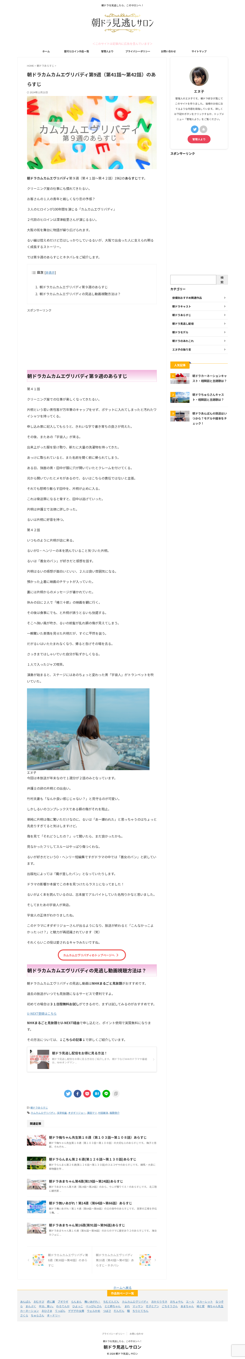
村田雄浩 (103, 1113)
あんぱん (25, 1301)
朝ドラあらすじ (39, 1107)
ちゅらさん (37, 1315)
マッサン (137, 1306)
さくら (24, 1315)
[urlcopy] (116, 1094)
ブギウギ (63, 1301)
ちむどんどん (111, 1301)
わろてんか (63, 1306)
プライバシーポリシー (137, 51)
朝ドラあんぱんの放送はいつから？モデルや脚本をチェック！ (209, 418)
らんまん (76, 1301)
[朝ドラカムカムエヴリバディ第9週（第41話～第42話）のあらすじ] (96, 1094)
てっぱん (60, 1311)
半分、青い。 (46, 1306)
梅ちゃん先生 (215, 1306)
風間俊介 (114, 1113)
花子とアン (152, 1306)
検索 (222, 279)
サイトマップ (199, 51)
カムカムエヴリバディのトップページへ (89, 955)
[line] (106, 1094)
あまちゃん (187, 1306)
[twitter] (68, 1094)
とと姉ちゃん (113, 1306)
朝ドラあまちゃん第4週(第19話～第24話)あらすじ (86, 1181)
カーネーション (29, 1311)
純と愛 (201, 1306)
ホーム (46, 51)
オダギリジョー (77, 1113)
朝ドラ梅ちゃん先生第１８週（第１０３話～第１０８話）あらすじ (98, 1137)
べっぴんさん (94, 1306)
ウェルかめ (93, 1311)
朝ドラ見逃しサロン (122, 1347)
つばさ (107, 1311)
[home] (203, 129)
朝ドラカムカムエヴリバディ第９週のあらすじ (74, 286)
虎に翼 (51, 1301)
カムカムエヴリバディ (43, 1113)
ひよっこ (77, 1306)
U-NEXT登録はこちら (42, 1013)
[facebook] (77, 1094)
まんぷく (30, 1306)
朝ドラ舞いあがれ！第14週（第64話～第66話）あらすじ (90, 1203)
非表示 (50, 272)
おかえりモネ (159, 1301)
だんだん (119, 1311)
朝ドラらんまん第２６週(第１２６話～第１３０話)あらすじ (92, 1159)
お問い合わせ (168, 51)
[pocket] (87, 1094)
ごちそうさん (170, 1306)
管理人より (107, 51)
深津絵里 (62, 1113)
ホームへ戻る (122, 1287)
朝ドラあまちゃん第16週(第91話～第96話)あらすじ (87, 1225)
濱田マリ (92, 1113)
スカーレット (205, 1301)
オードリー (53, 1315)
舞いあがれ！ (92, 1301)
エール (190, 1301)
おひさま (47, 1311)
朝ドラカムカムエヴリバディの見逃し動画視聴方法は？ (80, 293)
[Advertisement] (92, 339)
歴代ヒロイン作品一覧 (76, 51)
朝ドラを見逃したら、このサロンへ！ (122, 1341)
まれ (127, 1306)
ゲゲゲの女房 (76, 1311)
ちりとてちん (140, 1311)
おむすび (38, 1301)
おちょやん (176, 1301)
